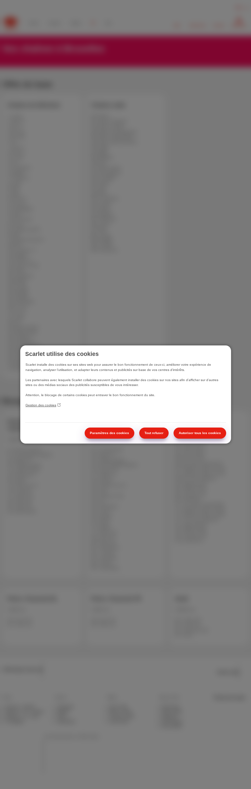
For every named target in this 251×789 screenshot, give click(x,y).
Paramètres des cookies (109, 433)
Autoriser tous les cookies (200, 433)
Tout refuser (153, 433)
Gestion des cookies (40, 405)
